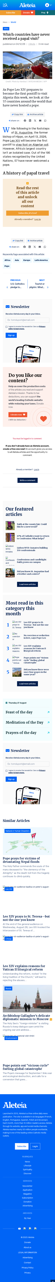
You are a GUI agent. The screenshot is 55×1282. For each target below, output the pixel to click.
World (13, 22)
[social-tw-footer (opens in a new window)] (30, 1228)
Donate (26, 12)
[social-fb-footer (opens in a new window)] (25, 1228)
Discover (27, 1173)
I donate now (16, 414)
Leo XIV (15, 140)
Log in (37, 219)
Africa (7, 260)
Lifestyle (27, 1165)
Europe (26, 260)
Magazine (27, 1194)
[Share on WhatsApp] (45, 120)
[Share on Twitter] (35, 120)
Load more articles (27, 584)
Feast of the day (19, 712)
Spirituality (27, 1169)
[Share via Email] (40, 120)
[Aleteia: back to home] (27, 5)
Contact (27, 1262)
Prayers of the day (21, 733)
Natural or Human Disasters (17, 831)
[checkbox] (6, 327)
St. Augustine (23, 132)
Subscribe (10, 12)
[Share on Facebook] (25, 120)
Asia (17, 260)
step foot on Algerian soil (32, 144)
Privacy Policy (27, 1267)
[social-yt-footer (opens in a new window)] (19, 1228)
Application (27, 1190)
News (5, 22)
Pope (7, 266)
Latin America (41, 260)
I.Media (31, 44)
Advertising (28, 1205)
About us (27, 1247)
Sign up (11, 335)
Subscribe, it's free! (27, 213)
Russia (8, 988)
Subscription (27, 1198)
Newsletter (27, 1186)
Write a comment (27, 480)
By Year (27, 1218)
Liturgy (9, 938)
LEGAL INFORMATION (27, 1252)
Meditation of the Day (24, 722)
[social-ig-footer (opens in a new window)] (35, 1228)
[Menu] (9, 5)
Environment (11, 1038)
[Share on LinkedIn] (30, 120)
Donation (28, 1201)
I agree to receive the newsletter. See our (26, 327)
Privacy (27, 1272)
